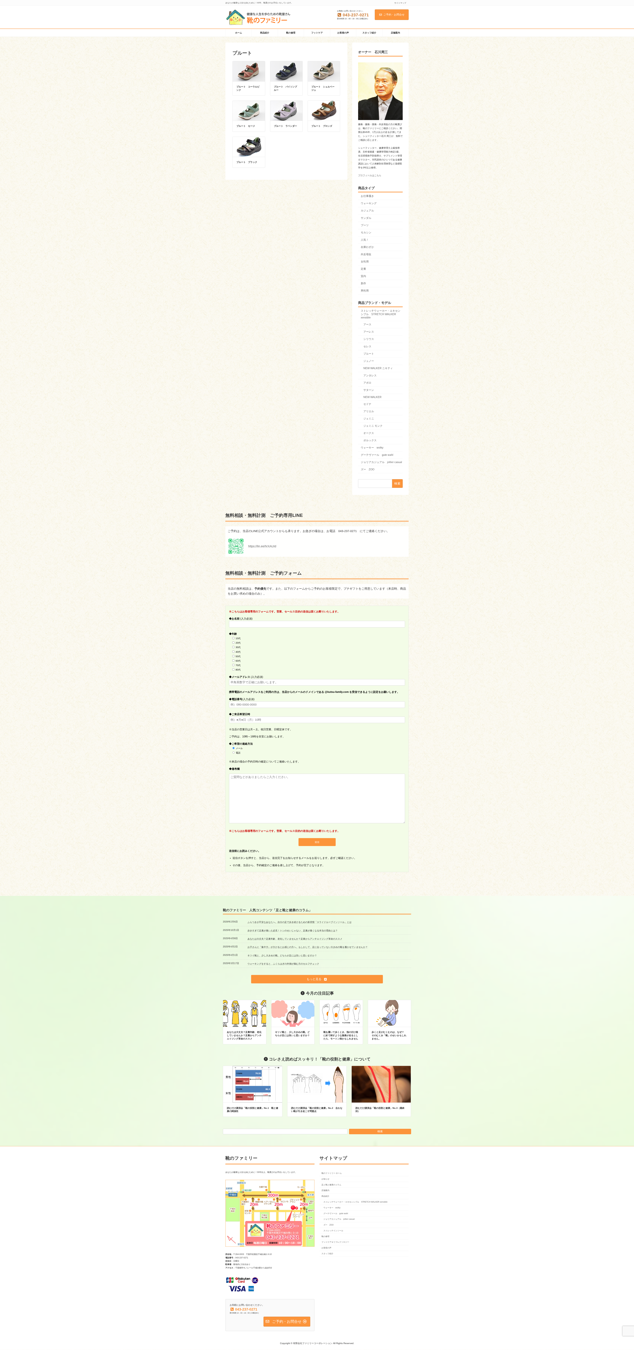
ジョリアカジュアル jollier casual (381, 462)
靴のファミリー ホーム (331, 1173)
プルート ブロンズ (321, 126)
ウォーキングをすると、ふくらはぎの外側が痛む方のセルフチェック (283, 963)
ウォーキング (369, 203)
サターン (368, 390)
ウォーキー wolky (372, 447)
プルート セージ (245, 126)
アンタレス (370, 375)
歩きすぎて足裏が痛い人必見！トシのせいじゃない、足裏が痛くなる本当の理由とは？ (292, 930)
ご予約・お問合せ (394, 14)
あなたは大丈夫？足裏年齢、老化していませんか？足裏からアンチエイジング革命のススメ (294, 938)
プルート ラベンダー (285, 126)
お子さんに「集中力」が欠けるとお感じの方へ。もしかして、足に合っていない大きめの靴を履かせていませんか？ (307, 947)
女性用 (365, 261)
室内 (363, 276)
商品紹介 (325, 1196)
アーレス (368, 331)
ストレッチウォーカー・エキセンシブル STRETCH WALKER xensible (380, 314)
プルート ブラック (246, 162)
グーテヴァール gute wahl (377, 454)
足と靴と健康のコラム (331, 1185)
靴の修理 (325, 1236)
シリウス (368, 339)
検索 (380, 1131)
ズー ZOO (367, 469)
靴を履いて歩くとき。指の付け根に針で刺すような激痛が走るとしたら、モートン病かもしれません (340, 1035)
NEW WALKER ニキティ (378, 368)
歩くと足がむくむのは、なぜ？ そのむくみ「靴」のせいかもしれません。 (389, 1035)
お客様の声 (326, 1248)
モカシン (366, 232)
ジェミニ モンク (373, 425)
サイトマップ (400, 3)
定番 (363, 268)
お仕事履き (367, 196)
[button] (317, 979)
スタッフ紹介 (327, 1253)
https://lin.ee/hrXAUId (262, 546)
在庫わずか (367, 247)
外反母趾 (366, 254)
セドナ (367, 404)
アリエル (368, 411)
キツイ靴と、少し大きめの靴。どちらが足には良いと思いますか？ (282, 955)
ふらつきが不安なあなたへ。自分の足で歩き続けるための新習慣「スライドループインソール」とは (299, 922)
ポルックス (370, 440)
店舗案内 (325, 1190)
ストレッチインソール (333, 1230)
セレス (367, 346)
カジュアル (367, 210)
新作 (363, 283)
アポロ (367, 382)
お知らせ (325, 1179)
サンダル (366, 218)
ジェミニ (368, 418)
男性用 (365, 290)
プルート (368, 353)
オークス (368, 433)
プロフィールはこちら (369, 175)
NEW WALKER (372, 397)
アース (367, 324)
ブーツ (365, 225)
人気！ (365, 239)
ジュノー (368, 361)
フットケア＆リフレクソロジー (335, 1242)
